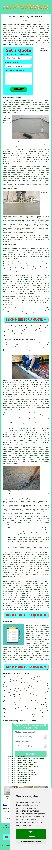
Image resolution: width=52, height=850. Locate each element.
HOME (24, 12)
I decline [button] (31, 836)
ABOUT (33, 12)
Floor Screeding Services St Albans (19, 721)
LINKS (28, 12)
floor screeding (19, 655)
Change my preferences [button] (31, 841)
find (9, 677)
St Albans (45, 581)
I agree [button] (31, 831)
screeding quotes (24, 713)
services (29, 605)
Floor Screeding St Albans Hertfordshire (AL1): (23, 25)
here (13, 713)
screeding (7, 603)
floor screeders (20, 597)
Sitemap (5, 825)
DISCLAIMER (46, 12)
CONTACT (39, 12)
